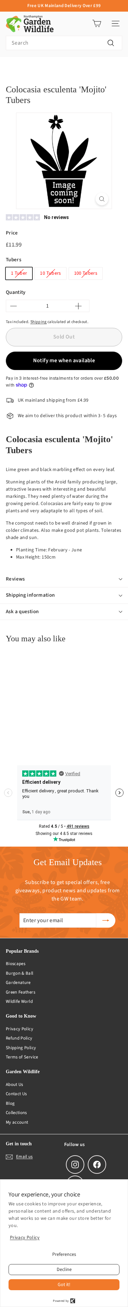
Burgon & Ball (19, 973)
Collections (16, 1113)
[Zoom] (102, 199)
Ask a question (22, 611)
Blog (10, 1103)
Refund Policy (19, 1038)
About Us (14, 1084)
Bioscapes (15, 964)
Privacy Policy (19, 1029)
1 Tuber (19, 273)
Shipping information (30, 595)
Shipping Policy (21, 1048)
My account (17, 1122)
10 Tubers (50, 273)
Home (11, 67)
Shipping (38, 322)
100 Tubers (86, 273)
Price (12, 233)
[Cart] (97, 23)
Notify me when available (64, 360)
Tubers (13, 259)
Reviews (15, 579)
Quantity (16, 292)
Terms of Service (22, 1057)
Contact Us (16, 1094)
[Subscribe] (105, 920)
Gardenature (18, 982)
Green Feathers (20, 992)
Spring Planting (42, 67)
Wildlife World (19, 1001)
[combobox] (64, 43)
